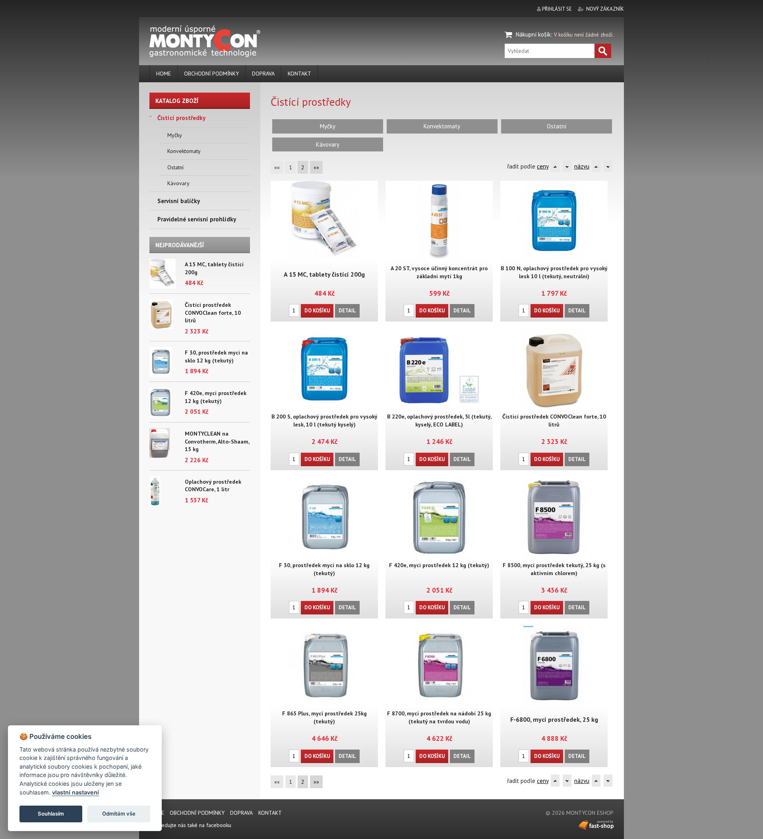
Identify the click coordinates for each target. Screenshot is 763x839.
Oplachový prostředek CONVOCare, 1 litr (213, 485)
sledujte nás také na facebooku (193, 825)
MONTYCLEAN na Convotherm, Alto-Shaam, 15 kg (217, 441)
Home (163, 73)
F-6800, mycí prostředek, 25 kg (554, 719)
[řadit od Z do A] (567, 166)
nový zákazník (605, 9)
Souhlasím (51, 813)
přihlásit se (557, 9)
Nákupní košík (533, 34)
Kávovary (178, 183)
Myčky (174, 135)
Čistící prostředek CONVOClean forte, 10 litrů (213, 312)
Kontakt (299, 73)
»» (316, 167)
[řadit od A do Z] (555, 166)
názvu (581, 166)
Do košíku (317, 310)
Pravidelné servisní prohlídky (196, 219)
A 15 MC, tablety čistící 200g (324, 274)
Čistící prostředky (181, 118)
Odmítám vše (119, 813)
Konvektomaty (184, 151)
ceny (542, 166)
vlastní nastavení (75, 792)
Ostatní (175, 167)
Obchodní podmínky (211, 73)
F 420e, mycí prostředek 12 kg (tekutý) (215, 397)
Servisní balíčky (178, 201)
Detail (347, 310)
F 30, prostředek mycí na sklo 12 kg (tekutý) (216, 356)
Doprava (263, 73)
